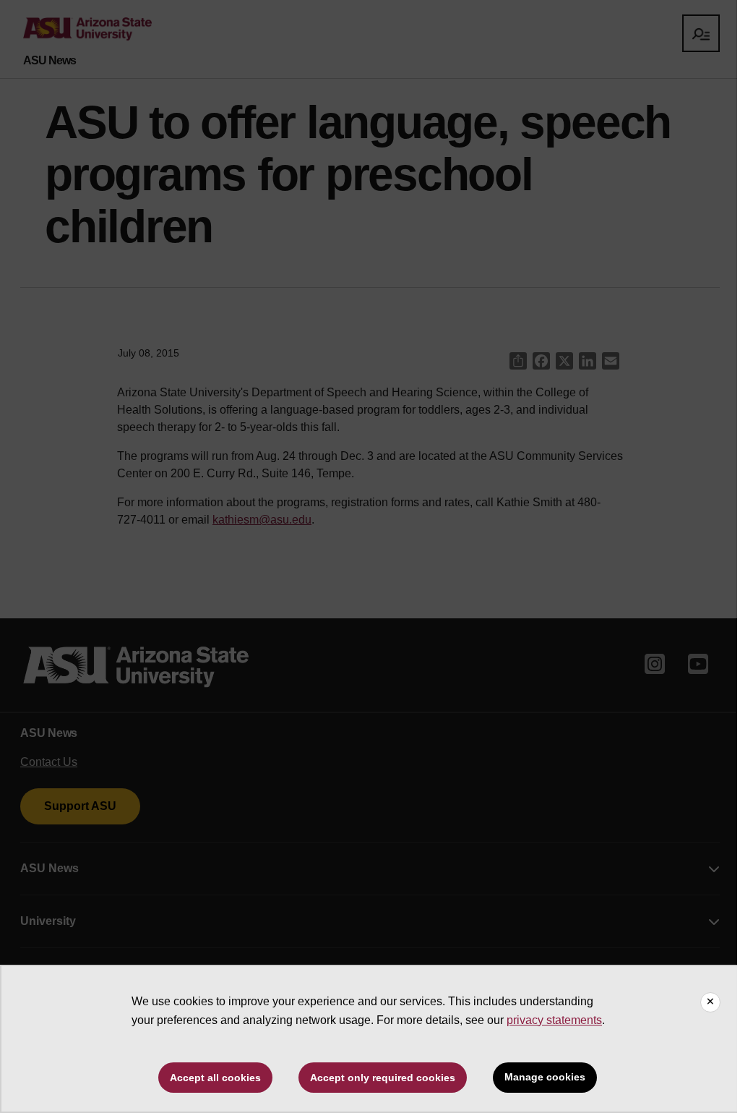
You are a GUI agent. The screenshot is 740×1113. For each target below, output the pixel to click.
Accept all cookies (215, 1077)
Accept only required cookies (382, 1077)
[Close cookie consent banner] (710, 1002)
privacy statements (554, 1020)
